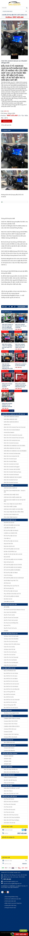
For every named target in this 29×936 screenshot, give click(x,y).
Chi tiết (11, 331)
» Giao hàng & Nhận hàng (11, 896)
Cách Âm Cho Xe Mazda (10, 659)
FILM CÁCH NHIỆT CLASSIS (10, 506)
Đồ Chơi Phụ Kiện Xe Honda (11, 541)
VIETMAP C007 (7, 763)
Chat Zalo (23, 930)
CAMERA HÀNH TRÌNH (7, 716)
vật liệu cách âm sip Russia (11, 636)
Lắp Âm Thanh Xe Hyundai (11, 620)
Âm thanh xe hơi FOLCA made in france (14, 609)
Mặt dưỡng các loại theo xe (11, 585)
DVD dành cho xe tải (9, 822)
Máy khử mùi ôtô (8, 543)
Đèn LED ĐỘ (7, 556)
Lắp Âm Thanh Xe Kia (9, 615)
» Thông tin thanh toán (10, 907)
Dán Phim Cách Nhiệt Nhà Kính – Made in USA (14, 491)
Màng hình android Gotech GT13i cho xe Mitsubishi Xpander (20, 385)
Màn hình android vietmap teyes (12, 472)
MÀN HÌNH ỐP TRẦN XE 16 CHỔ (12, 788)
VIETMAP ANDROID (8, 756)
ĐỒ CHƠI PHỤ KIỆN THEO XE (9, 520)
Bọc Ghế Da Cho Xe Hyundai (11, 683)
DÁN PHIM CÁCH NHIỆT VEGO (11, 494)
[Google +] (14, 306)
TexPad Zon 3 (7, 424)
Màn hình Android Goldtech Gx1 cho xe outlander (20, 326)
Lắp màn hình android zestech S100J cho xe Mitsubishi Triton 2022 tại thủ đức (7, 367)
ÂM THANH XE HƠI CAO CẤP (9, 604)
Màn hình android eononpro (11, 443)
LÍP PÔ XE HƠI (7, 583)
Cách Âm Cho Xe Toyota (10, 652)
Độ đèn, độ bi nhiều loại (10, 551)
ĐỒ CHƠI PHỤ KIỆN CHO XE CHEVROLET (14, 577)
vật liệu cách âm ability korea (12, 644)
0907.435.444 (21, 934)
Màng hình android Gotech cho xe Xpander (7, 385)
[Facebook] (9, 306)
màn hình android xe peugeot (11, 466)
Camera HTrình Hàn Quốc (10, 737)
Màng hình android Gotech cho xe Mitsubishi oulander (7, 405)
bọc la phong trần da (9, 691)
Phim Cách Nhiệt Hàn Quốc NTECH (13, 503)
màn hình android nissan (10, 461)
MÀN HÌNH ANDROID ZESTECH (11, 422)
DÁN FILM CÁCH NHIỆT (7, 485)
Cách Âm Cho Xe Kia (9, 646)
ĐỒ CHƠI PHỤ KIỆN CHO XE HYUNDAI (13, 559)
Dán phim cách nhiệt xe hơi (11, 514)
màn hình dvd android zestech (12, 429)
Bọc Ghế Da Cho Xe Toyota (11, 707)
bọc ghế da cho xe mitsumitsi (11, 689)
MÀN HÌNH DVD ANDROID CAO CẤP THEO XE (13, 414)
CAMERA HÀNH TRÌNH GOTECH (11, 726)
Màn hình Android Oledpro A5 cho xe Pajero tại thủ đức (20, 346)
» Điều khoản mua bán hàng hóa (12, 903)
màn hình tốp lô (8, 790)
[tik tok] (5, 892)
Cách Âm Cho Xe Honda (10, 665)
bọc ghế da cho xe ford (10, 702)
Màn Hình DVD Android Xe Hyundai (13, 435)
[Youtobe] (8, 892)
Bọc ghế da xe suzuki (9, 694)
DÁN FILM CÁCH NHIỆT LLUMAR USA (12, 497)
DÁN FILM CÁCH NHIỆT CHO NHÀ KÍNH (13, 509)
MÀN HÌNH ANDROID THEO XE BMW (12, 477)
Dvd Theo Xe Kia (8, 806)
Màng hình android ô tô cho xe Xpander (20, 364)
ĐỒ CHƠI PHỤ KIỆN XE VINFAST (11, 596)
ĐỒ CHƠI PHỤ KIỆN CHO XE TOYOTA (13, 564)
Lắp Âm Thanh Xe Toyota (10, 628)
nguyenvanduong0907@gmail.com (12, 883)
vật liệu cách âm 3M (9, 649)
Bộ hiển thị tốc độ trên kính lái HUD (13, 554)
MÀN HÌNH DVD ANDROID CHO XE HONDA (14, 445)
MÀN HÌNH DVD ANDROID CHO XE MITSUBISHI (15, 450)
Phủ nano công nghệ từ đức (11, 713)
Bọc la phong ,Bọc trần (10, 704)
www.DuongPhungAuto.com (10, 881)
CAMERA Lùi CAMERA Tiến (10, 533)
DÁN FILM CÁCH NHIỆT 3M (10, 488)
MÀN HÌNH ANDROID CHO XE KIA (12, 448)
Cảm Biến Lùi (7, 538)
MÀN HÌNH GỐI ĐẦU (7, 766)
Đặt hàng (7, 121)
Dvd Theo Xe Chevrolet (10, 804)
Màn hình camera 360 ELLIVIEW (12, 469)
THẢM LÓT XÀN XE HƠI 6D (10, 777)
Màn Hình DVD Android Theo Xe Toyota (14, 437)
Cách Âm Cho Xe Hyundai (11, 641)
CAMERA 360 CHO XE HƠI (8, 745)
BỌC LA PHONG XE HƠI (10, 670)
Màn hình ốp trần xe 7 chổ (11, 793)
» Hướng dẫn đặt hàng (10, 905)
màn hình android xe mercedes (12, 453)
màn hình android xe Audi (11, 479)
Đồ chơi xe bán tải (9, 588)
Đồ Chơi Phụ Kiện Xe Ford (10, 535)
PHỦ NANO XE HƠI (6, 710)
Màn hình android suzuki (10, 458)
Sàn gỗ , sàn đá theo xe (10, 780)
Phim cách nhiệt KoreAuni (10, 517)
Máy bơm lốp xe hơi (9, 546)
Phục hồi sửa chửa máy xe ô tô (12, 593)
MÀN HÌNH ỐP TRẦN (7, 785)
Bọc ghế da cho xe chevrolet (11, 699)
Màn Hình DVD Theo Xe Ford (11, 814)
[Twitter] (12, 306)
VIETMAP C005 (7, 758)
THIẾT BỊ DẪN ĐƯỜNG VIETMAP (9, 753)
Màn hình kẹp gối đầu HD (10, 769)
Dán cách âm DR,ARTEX (10, 612)
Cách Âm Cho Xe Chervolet (11, 657)
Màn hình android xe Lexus (11, 482)
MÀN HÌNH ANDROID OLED (10, 419)
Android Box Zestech (9, 432)
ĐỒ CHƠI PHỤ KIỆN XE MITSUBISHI (12, 570)
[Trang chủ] (14, 3)
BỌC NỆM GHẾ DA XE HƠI (8, 668)
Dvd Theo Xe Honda (9, 812)
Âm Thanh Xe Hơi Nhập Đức (11, 622)
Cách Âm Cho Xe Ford (9, 654)
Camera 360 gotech (9, 747)
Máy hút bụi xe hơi (9, 562)
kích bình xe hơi (8, 598)
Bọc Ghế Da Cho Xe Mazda (11, 686)
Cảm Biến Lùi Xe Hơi (9, 601)
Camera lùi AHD (8, 731)
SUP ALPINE (6, 607)
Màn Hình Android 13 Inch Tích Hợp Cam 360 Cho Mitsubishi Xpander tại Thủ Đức (7, 327)
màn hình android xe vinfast (11, 464)
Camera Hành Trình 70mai (10, 723)
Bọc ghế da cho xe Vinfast (11, 673)
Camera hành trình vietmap (11, 734)
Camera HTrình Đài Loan (10, 729)
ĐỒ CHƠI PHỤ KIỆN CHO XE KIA (11, 548)
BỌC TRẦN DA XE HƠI (7, 740)
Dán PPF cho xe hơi (9, 522)
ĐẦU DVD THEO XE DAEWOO (11, 801)
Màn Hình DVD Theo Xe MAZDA (12, 817)
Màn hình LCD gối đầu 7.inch (11, 772)
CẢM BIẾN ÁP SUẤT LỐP (9, 527)
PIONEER (6, 630)
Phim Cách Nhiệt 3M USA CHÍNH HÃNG (14, 511)
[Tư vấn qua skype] (23, 830)
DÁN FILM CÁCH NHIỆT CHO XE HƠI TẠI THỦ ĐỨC (14, 500)
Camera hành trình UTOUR (10, 721)
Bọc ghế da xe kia (9, 697)
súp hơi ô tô (7, 625)
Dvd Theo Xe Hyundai (9, 809)
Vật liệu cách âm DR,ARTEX (11, 638)
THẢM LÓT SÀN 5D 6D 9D (8, 775)
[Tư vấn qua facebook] (25, 830)
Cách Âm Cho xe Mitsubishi (11, 662)
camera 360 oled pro (9, 750)
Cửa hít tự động (8, 575)
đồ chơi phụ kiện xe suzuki (11, 591)
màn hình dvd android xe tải (11, 456)
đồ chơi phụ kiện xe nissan (11, 572)
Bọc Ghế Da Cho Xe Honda (11, 681)
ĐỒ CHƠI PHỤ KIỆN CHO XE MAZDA (13, 567)
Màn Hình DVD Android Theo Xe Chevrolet (14, 427)
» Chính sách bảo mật (10, 901)
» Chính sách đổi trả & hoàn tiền (12, 898)
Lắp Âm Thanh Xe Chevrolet (11, 617)
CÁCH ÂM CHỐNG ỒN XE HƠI (9, 633)
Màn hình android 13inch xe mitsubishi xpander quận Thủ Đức (7, 346)
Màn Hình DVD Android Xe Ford (12, 440)
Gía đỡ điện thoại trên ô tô (11, 580)
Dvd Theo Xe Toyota (9, 799)
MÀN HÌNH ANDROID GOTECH (11, 416)
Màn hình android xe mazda (11, 474)
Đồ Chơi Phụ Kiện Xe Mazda (11, 530)
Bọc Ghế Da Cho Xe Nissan (11, 678)
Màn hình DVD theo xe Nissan (11, 820)
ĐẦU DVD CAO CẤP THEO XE (9, 796)
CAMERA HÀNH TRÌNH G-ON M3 (12, 718)
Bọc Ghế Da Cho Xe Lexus (10, 676)
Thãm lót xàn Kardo (9, 782)
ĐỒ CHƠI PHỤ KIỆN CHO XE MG (12, 525)
